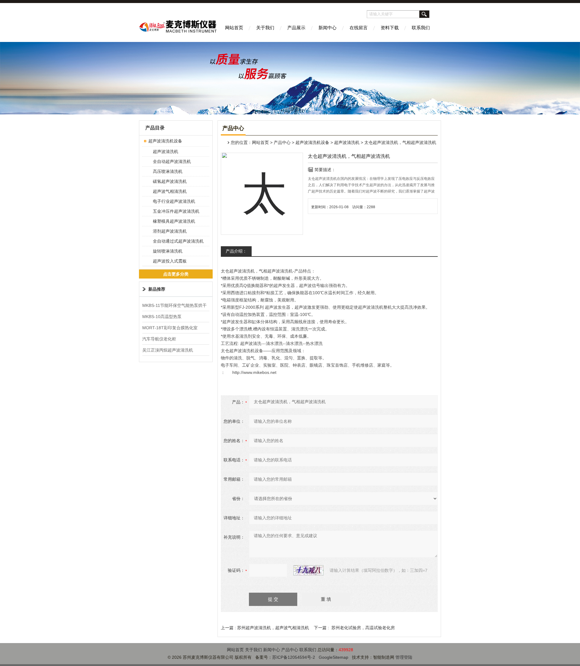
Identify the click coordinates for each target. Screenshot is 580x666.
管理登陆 (403, 657)
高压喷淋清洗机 (167, 171)
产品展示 (296, 27)
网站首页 (234, 27)
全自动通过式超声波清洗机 (178, 241)
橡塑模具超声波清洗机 (174, 221)
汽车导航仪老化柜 (159, 338)
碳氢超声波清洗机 (170, 181)
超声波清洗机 (346, 142)
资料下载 (390, 27)
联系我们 (421, 27)
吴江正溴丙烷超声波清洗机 (167, 350)
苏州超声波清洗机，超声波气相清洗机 (273, 627)
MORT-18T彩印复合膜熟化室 (170, 327)
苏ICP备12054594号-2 (293, 657)
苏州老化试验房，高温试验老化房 (363, 627)
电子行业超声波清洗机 (174, 201)
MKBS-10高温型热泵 (162, 316)
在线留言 (359, 27)
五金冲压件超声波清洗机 (176, 211)
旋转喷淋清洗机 (167, 251)
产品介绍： (236, 251)
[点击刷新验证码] (308, 570)
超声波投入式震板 (170, 261)
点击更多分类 (175, 274)
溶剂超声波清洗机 (170, 231)
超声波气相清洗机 (170, 191)
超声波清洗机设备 (312, 142)
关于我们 (265, 27)
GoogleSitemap (333, 657)
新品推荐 (156, 289)
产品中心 (282, 142)
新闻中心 (327, 27)
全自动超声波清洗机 (172, 161)
